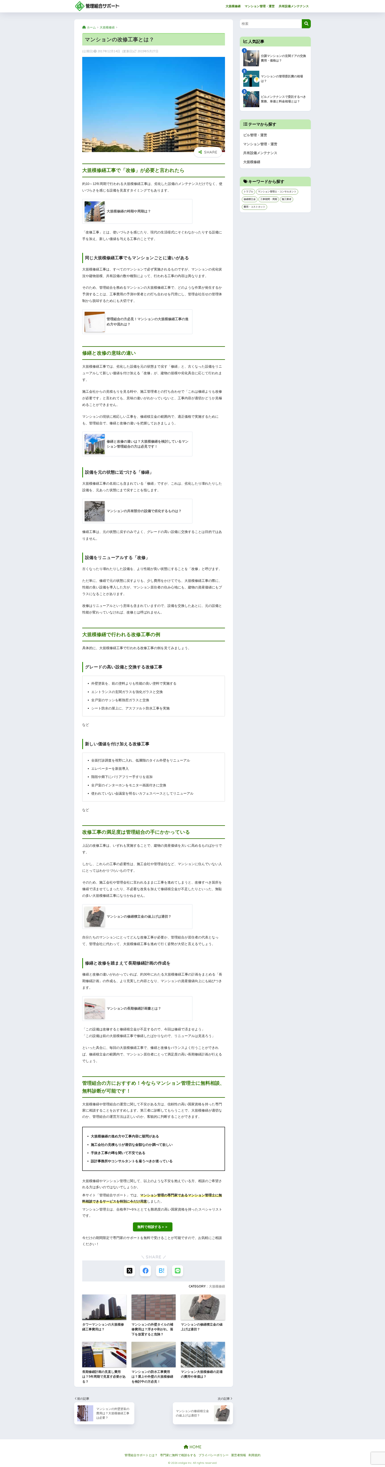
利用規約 (254, 1455)
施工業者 (286, 199)
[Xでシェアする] (129, 1270)
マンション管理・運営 (260, 6)
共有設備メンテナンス (294, 6)
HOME (195, 1446)
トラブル (248, 191)
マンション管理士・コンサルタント (277, 191)
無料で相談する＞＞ (152, 1227)
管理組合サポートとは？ (141, 1455)
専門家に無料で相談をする (178, 1455)
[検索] (306, 23)
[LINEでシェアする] (177, 1270)
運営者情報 (238, 1455)
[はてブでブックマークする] (161, 1270)
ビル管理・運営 (255, 135)
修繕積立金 (250, 199)
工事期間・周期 (268, 199)
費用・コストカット (254, 206)
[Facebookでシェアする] (145, 1270)
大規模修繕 (233, 6)
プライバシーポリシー (214, 1455)
